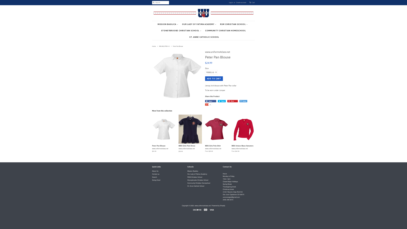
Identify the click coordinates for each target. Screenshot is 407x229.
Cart (253, 2)
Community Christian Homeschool (225, 30)
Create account (241, 2)
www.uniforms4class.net (203, 205)
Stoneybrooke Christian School (180, 30)
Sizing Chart (156, 180)
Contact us (155, 174)
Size (207, 68)
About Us (155, 171)
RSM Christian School (233, 24)
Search (154, 177)
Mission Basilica (167, 24)
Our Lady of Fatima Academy (198, 24)
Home (154, 46)
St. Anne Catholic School (204, 37)
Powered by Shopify (218, 205)
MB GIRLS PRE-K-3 (164, 46)
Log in (231, 2)
